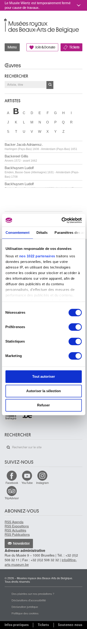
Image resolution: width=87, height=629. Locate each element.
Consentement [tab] (17, 233)
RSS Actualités (15, 530)
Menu (12, 47)
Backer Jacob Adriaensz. (41, 147)
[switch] (75, 327)
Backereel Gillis (21, 158)
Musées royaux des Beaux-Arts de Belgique (5, 20)
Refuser (43, 405)
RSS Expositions (17, 526)
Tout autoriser (43, 376)
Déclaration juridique (25, 607)
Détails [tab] (42, 233)
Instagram (42, 483)
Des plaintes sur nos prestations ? (33, 593)
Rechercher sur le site (8, 447)
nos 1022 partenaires (37, 256)
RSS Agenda (14, 522)
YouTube (27, 483)
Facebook (12, 483)
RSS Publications (17, 534)
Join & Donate (45, 47)
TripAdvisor (12, 498)
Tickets (74, 47)
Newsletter (21, 543)
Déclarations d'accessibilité (29, 600)
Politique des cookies (25, 613)
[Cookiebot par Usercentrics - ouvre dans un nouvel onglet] (62, 220)
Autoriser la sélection (43, 391)
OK (49, 85)
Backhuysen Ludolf (42, 172)
